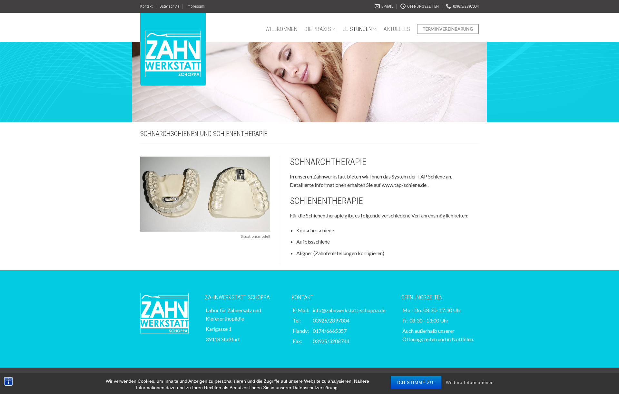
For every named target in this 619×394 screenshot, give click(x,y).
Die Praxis (317, 29)
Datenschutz (169, 6)
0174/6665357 (330, 331)
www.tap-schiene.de (404, 185)
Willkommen (281, 29)
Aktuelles (396, 29)
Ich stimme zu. (416, 382)
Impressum (196, 6)
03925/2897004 (331, 320)
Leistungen (357, 29)
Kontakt (146, 6)
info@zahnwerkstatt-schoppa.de (349, 310)
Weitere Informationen (470, 382)
